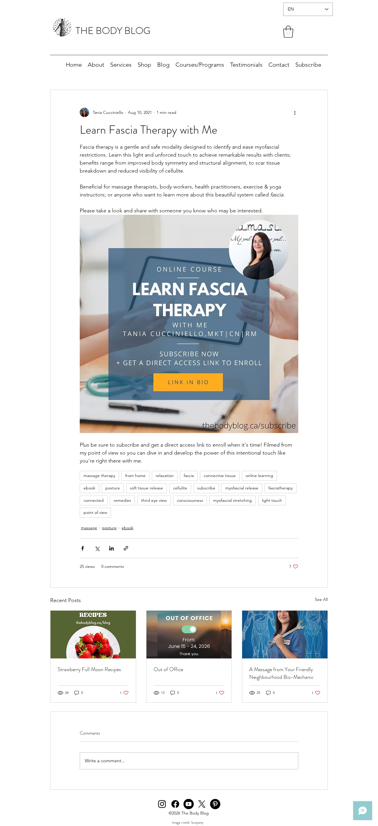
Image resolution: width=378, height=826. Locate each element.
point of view (95, 512)
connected (94, 500)
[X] (202, 804)
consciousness (190, 500)
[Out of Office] (189, 634)
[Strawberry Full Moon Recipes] (93, 634)
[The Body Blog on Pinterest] (215, 804)
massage (89, 527)
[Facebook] (175, 804)
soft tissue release (146, 488)
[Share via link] (126, 548)
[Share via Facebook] (82, 548)
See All (321, 599)
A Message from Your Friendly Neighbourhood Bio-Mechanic (281, 673)
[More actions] (294, 112)
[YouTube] (188, 804)
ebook (89, 488)
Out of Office (168, 669)
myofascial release (241, 488)
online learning (259, 475)
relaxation (165, 475)
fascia (189, 475)
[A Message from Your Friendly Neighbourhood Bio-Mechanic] (285, 634)
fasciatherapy (280, 488)
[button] (288, 31)
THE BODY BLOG (113, 31)
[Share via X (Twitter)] (97, 548)
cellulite (180, 488)
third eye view (154, 500)
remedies (122, 500)
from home (135, 475)
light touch (272, 500)
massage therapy (99, 475)
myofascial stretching (232, 500)
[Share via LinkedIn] (111, 548)
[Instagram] (162, 804)
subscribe (206, 488)
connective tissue (220, 475)
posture (112, 488)
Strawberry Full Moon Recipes (89, 669)
